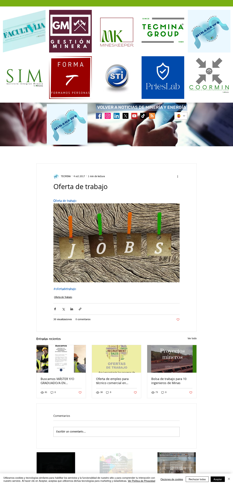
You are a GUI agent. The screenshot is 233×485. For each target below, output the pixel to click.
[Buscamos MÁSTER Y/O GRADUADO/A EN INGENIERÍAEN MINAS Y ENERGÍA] (61, 359)
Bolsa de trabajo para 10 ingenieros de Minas (168, 381)
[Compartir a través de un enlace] (80, 309)
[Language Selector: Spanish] (180, 116)
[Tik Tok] (143, 116)
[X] (125, 116)
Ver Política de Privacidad (141, 480)
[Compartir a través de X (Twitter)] (63, 309)
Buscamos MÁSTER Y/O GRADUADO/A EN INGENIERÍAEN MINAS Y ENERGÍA (57, 381)
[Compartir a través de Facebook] (55, 309)
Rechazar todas (197, 479)
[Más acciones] (178, 177)
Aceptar (218, 479)
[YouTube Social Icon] (134, 116)
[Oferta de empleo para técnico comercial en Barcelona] (116, 359)
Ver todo (192, 339)
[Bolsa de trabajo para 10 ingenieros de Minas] (171, 359)
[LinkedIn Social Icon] (117, 116)
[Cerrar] (229, 479)
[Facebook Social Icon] (99, 116)
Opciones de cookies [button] (172, 479)
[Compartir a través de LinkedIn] (71, 309)
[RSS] (152, 116)
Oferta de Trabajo (63, 297)
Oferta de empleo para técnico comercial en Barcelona (112, 381)
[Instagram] (108, 116)
